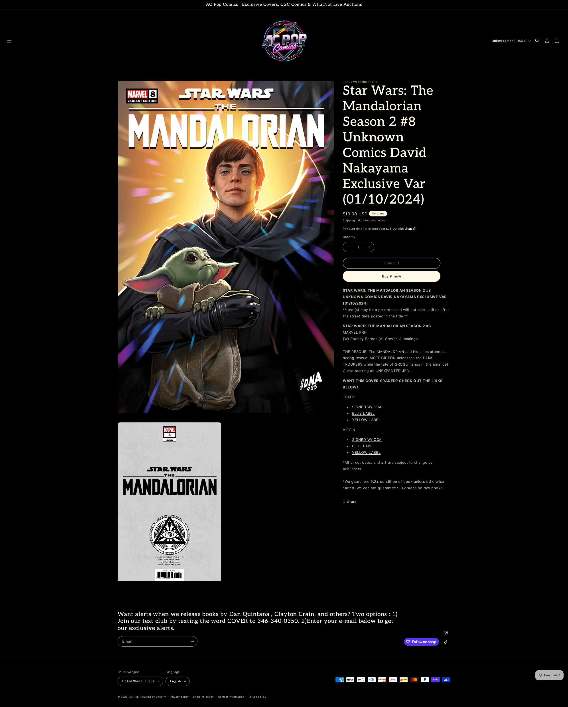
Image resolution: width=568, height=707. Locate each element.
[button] (9, 41)
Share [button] (351, 501)
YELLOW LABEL (366, 419)
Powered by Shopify (153, 696)
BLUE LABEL (363, 413)
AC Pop (134, 696)
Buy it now (391, 276)
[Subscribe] (192, 641)
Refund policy (257, 696)
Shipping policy (203, 696)
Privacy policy (179, 696)
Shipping (349, 220)
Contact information (231, 696)
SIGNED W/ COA (367, 407)
